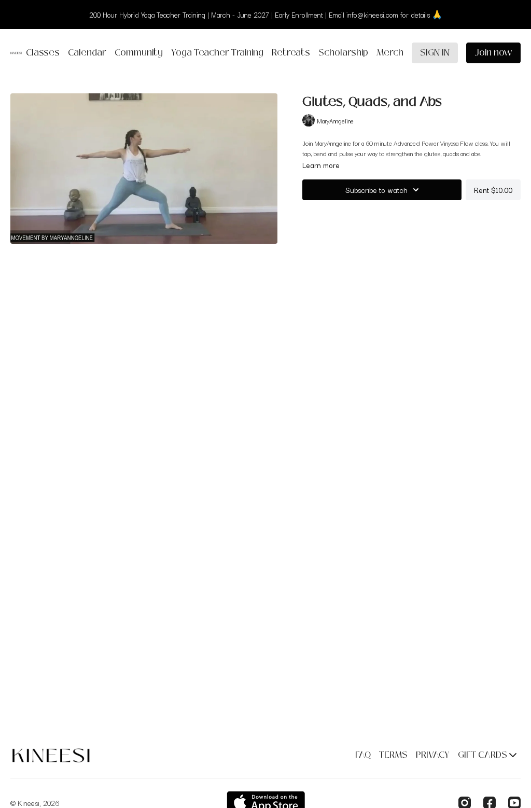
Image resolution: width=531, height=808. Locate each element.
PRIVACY (433, 754)
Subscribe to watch (376, 190)
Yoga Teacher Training (217, 52)
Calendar (87, 52)
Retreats (291, 52)
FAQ (363, 754)
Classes (43, 52)
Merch (389, 52)
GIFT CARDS (483, 754)
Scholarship (343, 52)
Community (139, 52)
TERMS (393, 754)
